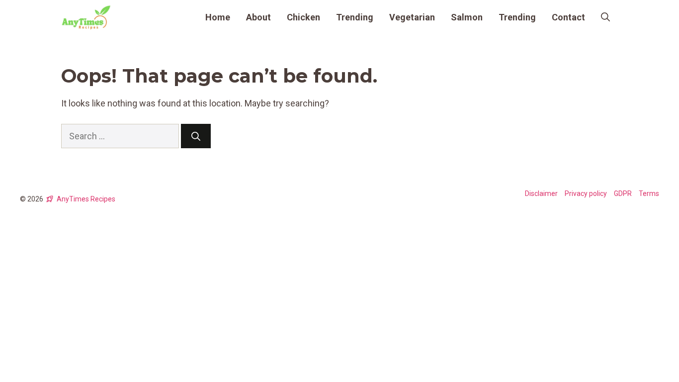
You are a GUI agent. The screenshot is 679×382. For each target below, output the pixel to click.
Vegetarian (412, 17)
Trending (354, 17)
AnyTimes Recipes (86, 199)
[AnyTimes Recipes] (86, 17)
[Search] (196, 136)
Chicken (303, 17)
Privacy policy (586, 193)
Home (217, 17)
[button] (605, 17)
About (258, 17)
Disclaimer (541, 193)
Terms (649, 193)
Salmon (467, 17)
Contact (568, 17)
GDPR (623, 193)
